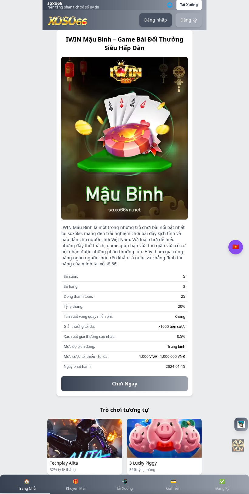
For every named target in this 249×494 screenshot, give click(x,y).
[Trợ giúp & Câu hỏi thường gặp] (240, 424)
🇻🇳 (235, 247)
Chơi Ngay (124, 383)
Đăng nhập (155, 20)
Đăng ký (188, 20)
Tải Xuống (189, 4)
